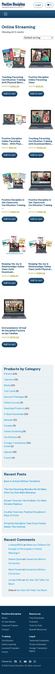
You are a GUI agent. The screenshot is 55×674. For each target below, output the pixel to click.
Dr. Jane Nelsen (9, 622)
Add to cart (10, 93)
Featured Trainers (10, 625)
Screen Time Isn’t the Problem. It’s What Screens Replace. (25, 502)
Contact (5, 629)
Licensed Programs (10, 648)
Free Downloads (36, 618)
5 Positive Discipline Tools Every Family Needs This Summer (25, 525)
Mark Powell (15, 569)
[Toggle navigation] (6, 14)
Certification (7, 640)
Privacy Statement (37, 644)
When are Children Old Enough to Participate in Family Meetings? (29, 549)
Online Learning (9, 644)
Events (5, 652)
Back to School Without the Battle (22, 481)
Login (38, 5)
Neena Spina (15, 559)
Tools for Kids (35, 625)
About (4, 618)
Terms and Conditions (39, 640)
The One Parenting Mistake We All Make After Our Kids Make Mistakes (25, 491)
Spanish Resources (38, 629)
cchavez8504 (15, 545)
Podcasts (33, 622)
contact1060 (15, 580)
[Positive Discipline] (13, 5)
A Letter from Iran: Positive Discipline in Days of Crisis (25, 514)
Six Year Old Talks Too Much (32, 590)
